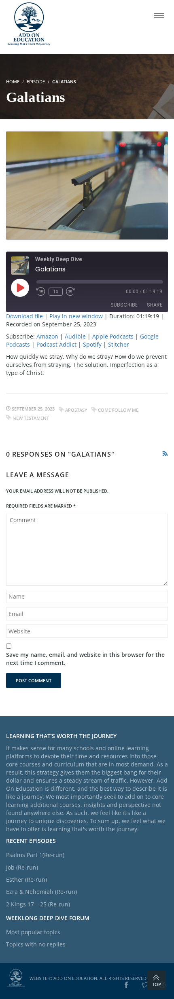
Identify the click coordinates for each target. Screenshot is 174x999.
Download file (24, 316)
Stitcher (118, 344)
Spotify (92, 344)
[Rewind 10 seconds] (40, 291)
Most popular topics (33, 932)
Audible (75, 336)
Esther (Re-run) (26, 879)
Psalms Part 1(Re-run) (35, 855)
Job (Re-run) (22, 867)
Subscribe (124, 304)
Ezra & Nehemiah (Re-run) (41, 891)
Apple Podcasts (113, 336)
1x (55, 291)
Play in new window (76, 316)
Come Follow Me (118, 410)
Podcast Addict (56, 344)
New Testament (31, 418)
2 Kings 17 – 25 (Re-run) (38, 904)
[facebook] (126, 985)
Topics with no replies (36, 944)
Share (154, 304)
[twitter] (145, 985)
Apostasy (76, 410)
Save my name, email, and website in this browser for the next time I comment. (85, 659)
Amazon (47, 336)
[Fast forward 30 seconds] (70, 291)
